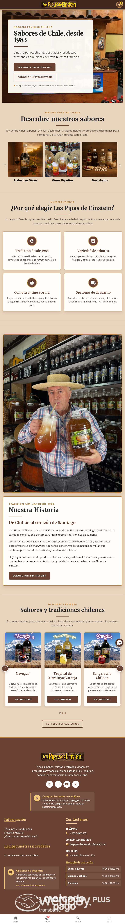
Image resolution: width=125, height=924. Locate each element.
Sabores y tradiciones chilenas (62, 609)
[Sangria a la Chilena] (102, 650)
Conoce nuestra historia (29, 575)
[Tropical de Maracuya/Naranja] (63, 650)
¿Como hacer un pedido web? (21, 836)
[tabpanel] (23, 670)
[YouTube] (66, 784)
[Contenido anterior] (5, 668)
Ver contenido (23, 699)
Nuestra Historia (13, 832)
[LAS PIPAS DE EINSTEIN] (59, 4)
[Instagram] (49, 784)
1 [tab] (60, 713)
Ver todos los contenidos (62, 723)
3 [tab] (65, 713)
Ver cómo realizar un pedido (30, 885)
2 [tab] (62, 713)
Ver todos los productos (35, 67)
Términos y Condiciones (18, 829)
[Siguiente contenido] (120, 668)
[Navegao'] (23, 650)
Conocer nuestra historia (35, 76)
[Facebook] (58, 784)
